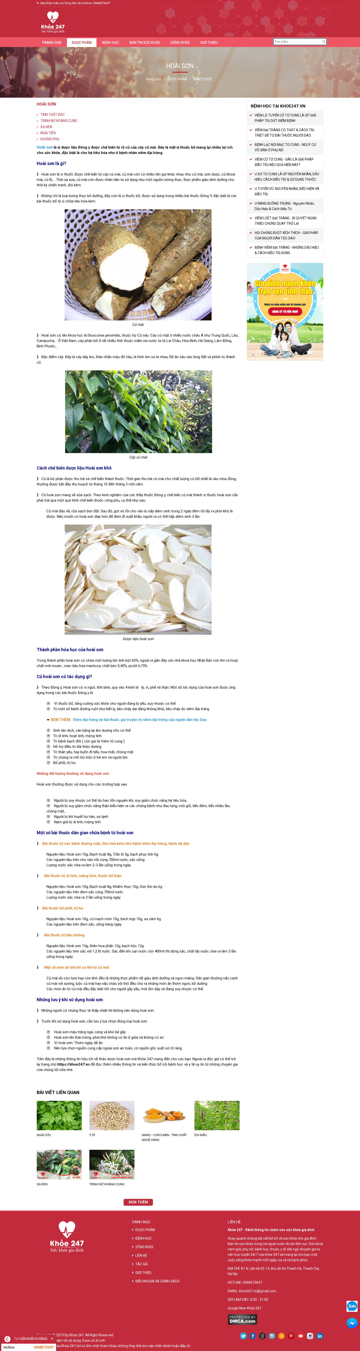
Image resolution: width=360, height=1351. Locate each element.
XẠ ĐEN (46, 127)
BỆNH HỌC (110, 43)
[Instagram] (272, 1335)
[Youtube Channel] (300, 1335)
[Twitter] (243, 1335)
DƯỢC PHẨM (82, 43)
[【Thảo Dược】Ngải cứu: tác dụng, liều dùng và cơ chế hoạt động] (59, 1115)
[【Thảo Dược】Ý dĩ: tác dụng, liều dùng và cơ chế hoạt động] (112, 1115)
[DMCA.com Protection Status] (242, 1324)
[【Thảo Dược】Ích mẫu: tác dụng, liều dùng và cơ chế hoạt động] (217, 1115)
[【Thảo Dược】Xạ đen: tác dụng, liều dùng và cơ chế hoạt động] (59, 1164)
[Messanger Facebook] (352, 1323)
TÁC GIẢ (141, 1264)
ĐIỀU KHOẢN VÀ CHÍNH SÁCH (157, 1281)
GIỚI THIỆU (208, 43)
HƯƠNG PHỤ (49, 139)
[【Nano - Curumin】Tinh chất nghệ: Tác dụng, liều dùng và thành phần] (164, 1115)
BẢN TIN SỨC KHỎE (145, 43)
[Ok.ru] (281, 1335)
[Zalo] (352, 1306)
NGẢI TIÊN (48, 133)
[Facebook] (252, 1335)
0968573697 (101, 3)
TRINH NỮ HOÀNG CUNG (58, 121)
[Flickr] (310, 1335)
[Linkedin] (319, 1335)
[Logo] (51, 21)
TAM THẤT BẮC (52, 115)
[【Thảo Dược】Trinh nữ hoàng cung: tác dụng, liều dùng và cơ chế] (112, 1164)
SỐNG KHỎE (180, 43)
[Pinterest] (291, 1335)
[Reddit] (262, 1335)
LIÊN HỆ (141, 1255)
